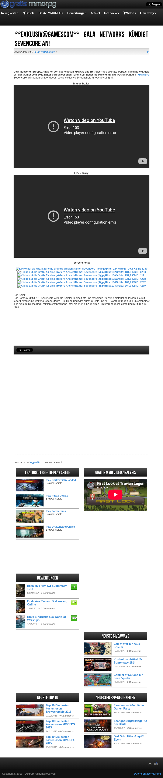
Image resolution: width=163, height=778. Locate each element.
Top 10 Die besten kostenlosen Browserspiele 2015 (58, 708)
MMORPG (143, 74)
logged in (35, 462)
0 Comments (48, 593)
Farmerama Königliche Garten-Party (129, 707)
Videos (131, 13)
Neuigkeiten (9, 13)
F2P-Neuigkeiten (45, 51)
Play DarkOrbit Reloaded (61, 480)
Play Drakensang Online (60, 526)
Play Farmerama (56, 511)
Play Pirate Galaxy (57, 495)
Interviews (111, 13)
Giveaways (148, 13)
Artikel (95, 13)
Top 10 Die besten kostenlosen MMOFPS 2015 (60, 724)
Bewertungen (77, 13)
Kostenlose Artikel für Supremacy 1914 (128, 661)
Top (156, 763)
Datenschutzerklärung (147, 773)
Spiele (30, 13)
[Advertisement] (81, 397)
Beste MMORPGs (51, 13)
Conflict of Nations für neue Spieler (128, 676)
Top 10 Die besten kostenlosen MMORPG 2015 (60, 740)
